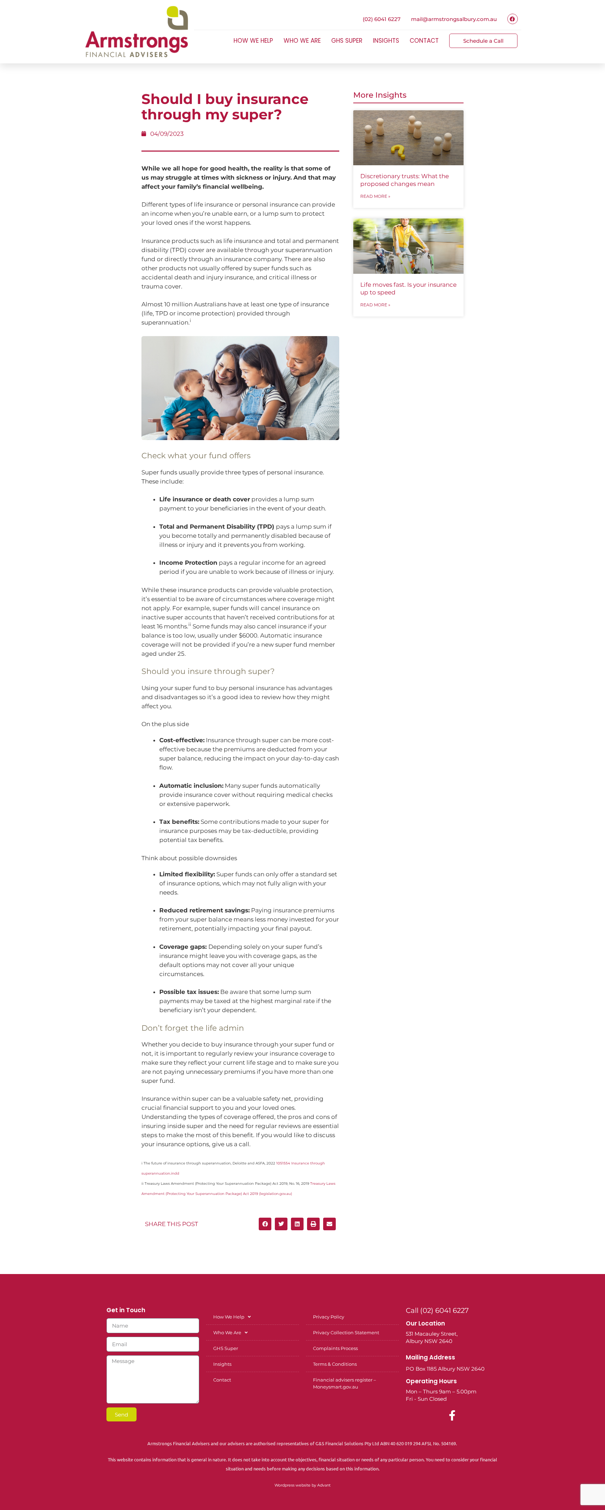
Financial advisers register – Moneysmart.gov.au (344, 1383)
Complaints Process (335, 1348)
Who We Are (302, 40)
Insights (386, 40)
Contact (424, 40)
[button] (265, 1224)
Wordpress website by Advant (302, 1485)
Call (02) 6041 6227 (437, 1310)
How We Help (253, 40)
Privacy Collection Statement (346, 1332)
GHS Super (346, 40)
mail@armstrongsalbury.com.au (454, 19)
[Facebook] (512, 19)
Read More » (375, 196)
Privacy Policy (328, 1317)
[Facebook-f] (452, 1415)
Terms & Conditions (335, 1364)
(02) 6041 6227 (382, 19)
